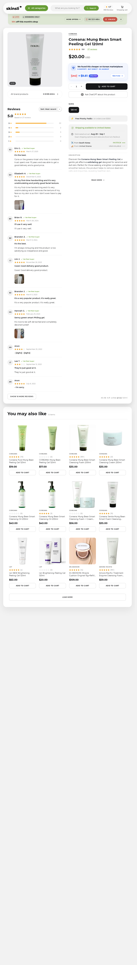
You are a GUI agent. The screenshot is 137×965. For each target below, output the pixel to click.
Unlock (111, 19)
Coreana (73, 34)
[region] (34, 59)
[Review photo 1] (19, 205)
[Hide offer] (121, 19)
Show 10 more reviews (21, 396)
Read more (96, 180)
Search (93, 8)
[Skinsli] (14, 8)
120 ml (74, 110)
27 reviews (92, 49)
